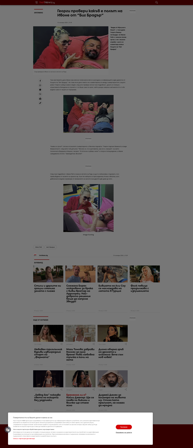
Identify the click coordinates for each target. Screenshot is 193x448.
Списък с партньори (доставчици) (24, 438)
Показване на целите (124, 432)
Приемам (123, 427)
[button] (8, 429)
